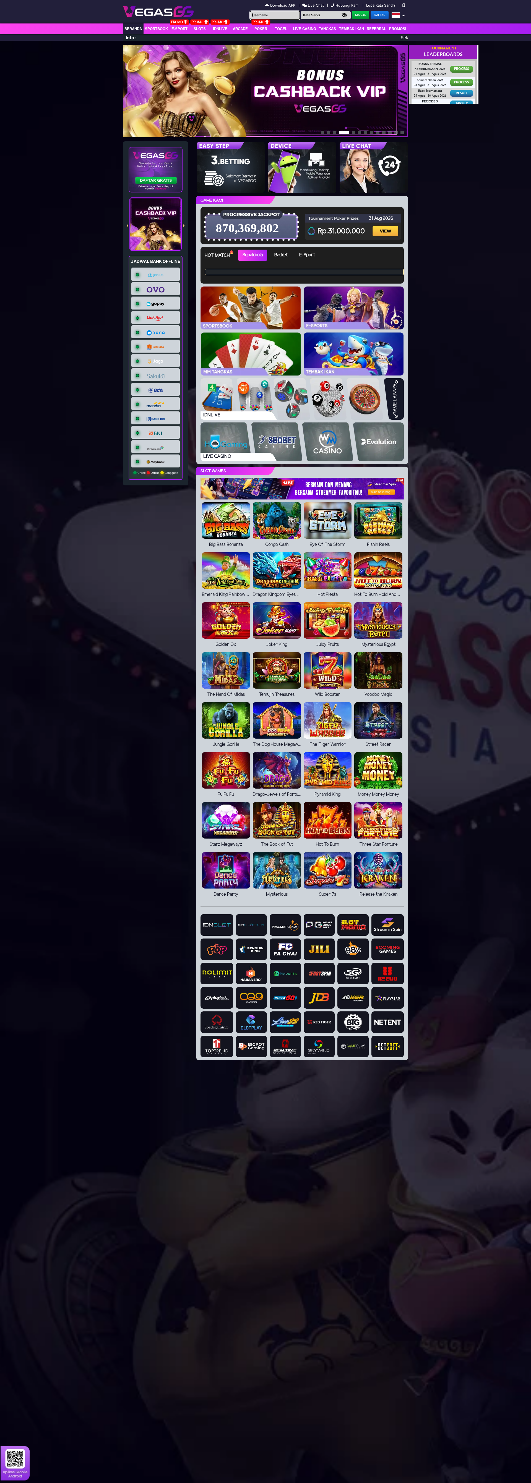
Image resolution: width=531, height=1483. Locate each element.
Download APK (282, 5)
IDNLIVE (220, 29)
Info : (131, 37)
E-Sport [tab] (307, 255)
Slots (200, 29)
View (386, 226)
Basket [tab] (281, 255)
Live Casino (304, 29)
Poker (260, 29)
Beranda (133, 29)
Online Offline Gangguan (157, 472)
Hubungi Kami (347, 5)
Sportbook (156, 29)
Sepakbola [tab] (253, 255)
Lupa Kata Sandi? (381, 5)
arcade (240, 29)
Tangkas (327, 29)
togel (281, 29)
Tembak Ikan (351, 29)
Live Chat (315, 5)
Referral (376, 29)
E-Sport (179, 29)
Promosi (397, 29)
